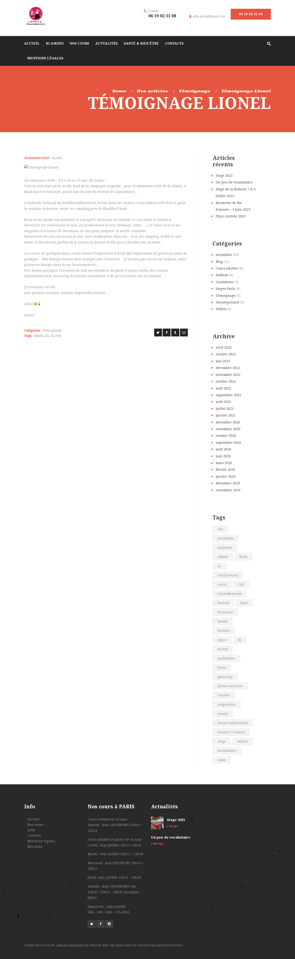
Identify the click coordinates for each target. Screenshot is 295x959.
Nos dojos (35, 846)
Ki (47, 336)
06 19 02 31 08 (251, 14)
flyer (244, 603)
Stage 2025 (224, 175)
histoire (224, 630)
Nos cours (35, 825)
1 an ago (172, 826)
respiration (227, 704)
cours (222, 584)
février (225, 469)
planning (225, 677)
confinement (228, 575)
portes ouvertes (230, 686)
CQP (241, 584)
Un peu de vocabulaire (234, 182)
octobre (226, 354)
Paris (222, 667)
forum (222, 621)
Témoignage (194, 91)
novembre (228, 375)
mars (224, 463)
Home (119, 91)
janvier (226, 415)
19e (220, 529)
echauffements (230, 594)
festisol (223, 603)
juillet (225, 409)
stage (222, 741)
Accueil (33, 819)
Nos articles (152, 91)
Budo (243, 557)
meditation (226, 658)
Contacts (34, 835)
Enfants (222, 275)
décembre (228, 368)
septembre (228, 395)
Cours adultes (227, 268)
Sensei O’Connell (231, 732)
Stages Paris (225, 289)
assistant (225, 547)
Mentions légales (41, 841)
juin (223, 456)
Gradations (224, 282)
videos (242, 741)
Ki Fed (56, 336)
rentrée (224, 695)
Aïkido (38, 336)
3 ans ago (157, 843)
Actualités (224, 255)
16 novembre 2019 (36, 158)
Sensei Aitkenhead (233, 723)
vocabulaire (227, 750)
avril (224, 347)
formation (225, 612)
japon (222, 640)
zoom (222, 760)
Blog (219, 262)
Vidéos (221, 309)
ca (219, 566)
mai (223, 361)
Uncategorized (227, 302)
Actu (31, 830)
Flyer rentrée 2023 (230, 216)
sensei (223, 714)
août (223, 388)
